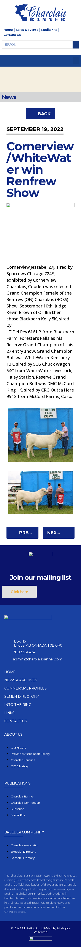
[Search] (76, 44)
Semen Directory (21, 696)
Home (10, 672)
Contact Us (15, 721)
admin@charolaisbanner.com (37, 659)
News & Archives (20, 680)
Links (9, 713)
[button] (76, 60)
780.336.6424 (24, 652)
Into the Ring (18, 705)
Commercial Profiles (25, 688)
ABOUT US (13, 734)
